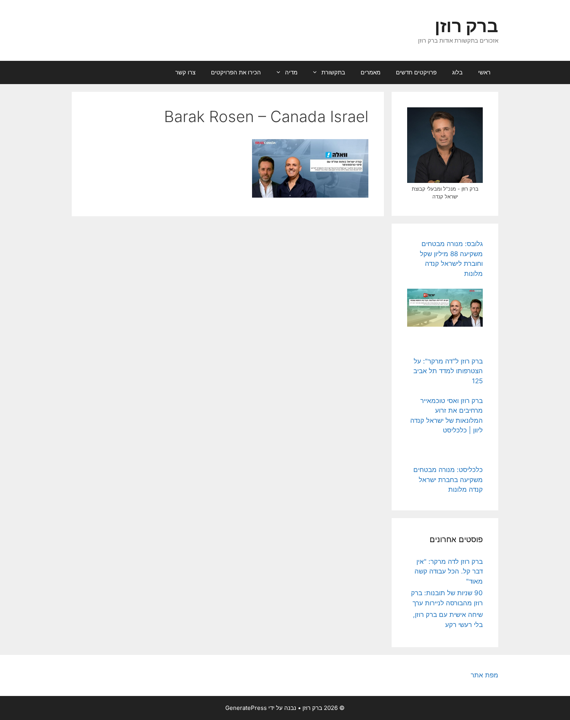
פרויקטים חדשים (416, 72)
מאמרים (370, 72)
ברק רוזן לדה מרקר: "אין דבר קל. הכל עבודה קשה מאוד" (449, 571)
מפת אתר (484, 675)
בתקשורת (333, 72)
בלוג (457, 72)
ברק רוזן (466, 25)
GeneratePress (246, 707)
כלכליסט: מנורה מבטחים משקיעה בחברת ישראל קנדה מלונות (448, 479)
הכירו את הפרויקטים (236, 72)
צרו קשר (185, 72)
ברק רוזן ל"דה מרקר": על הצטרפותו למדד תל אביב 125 (448, 371)
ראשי (484, 72)
